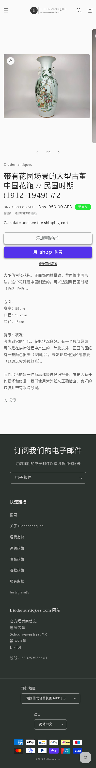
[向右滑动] (58, 152)
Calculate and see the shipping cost (36, 223)
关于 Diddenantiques (26, 526)
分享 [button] (12, 400)
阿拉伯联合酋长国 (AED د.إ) (45, 698)
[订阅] (80, 478)
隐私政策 (17, 559)
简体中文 (45, 724)
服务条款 (17, 581)
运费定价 (17, 537)
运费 (33, 213)
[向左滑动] (37, 152)
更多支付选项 (48, 263)
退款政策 (17, 570)
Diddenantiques (52, 759)
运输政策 (17, 548)
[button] (6, 10)
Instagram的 (20, 592)
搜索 (13, 515)
